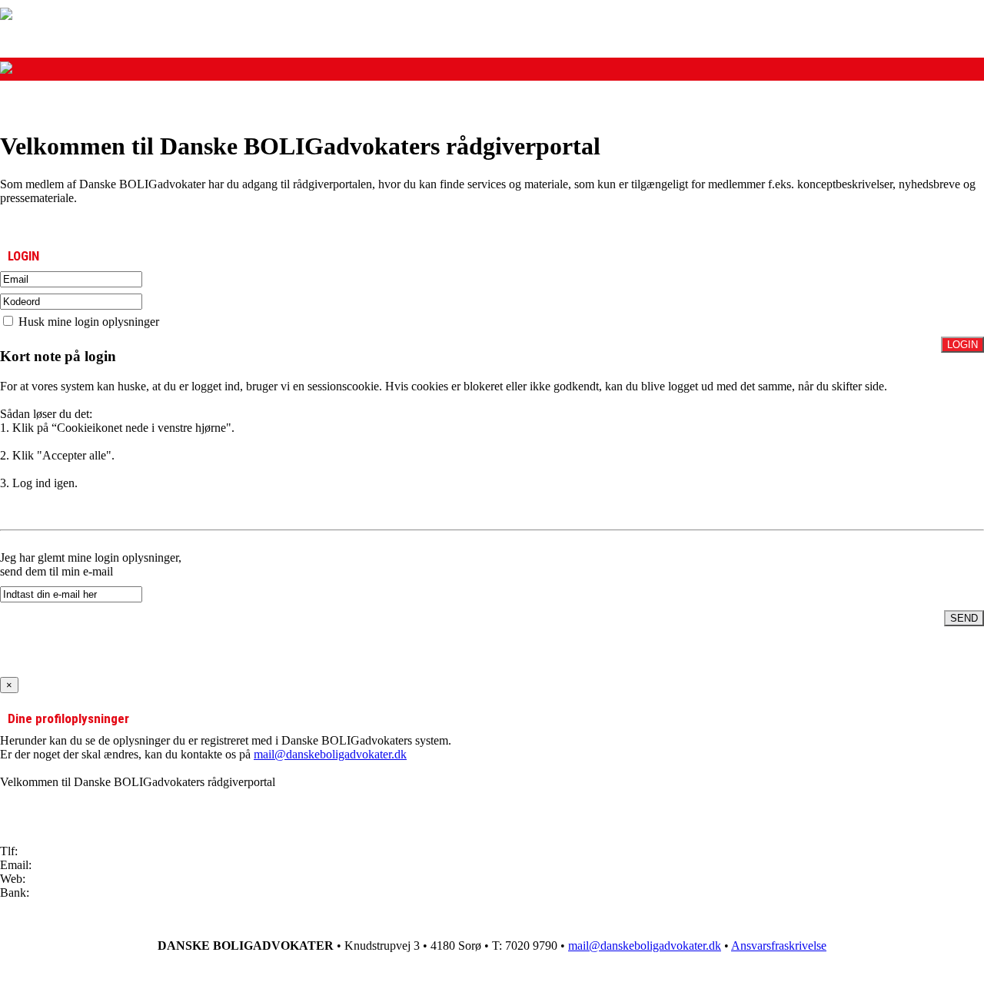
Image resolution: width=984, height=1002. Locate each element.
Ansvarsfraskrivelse (778, 945)
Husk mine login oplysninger (87, 321)
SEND (964, 618)
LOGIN (962, 344)
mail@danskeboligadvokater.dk (330, 754)
